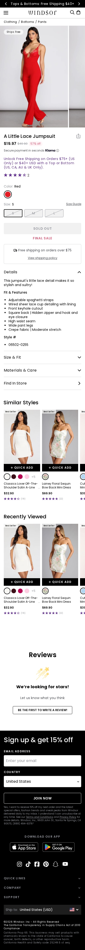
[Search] (72, 12)
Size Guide (73, 204)
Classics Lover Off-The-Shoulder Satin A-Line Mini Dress (21, 485)
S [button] (13, 213)
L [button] (54, 213)
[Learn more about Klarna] (57, 150)
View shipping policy (42, 258)
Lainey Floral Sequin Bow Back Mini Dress (56, 485)
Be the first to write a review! (42, 710)
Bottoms (27, 22)
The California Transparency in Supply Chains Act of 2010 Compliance (42, 926)
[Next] (78, 3)
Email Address (17, 751)
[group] (34, 76)
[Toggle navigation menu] (6, 12)
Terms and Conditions (39, 817)
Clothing (10, 22)
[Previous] (6, 3)
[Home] (42, 12)
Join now (43, 798)
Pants (42, 22)
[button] (7, 476)
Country (12, 772)
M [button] (33, 213)
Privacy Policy (68, 817)
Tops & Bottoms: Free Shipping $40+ (42, 3)
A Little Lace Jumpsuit (29, 136)
